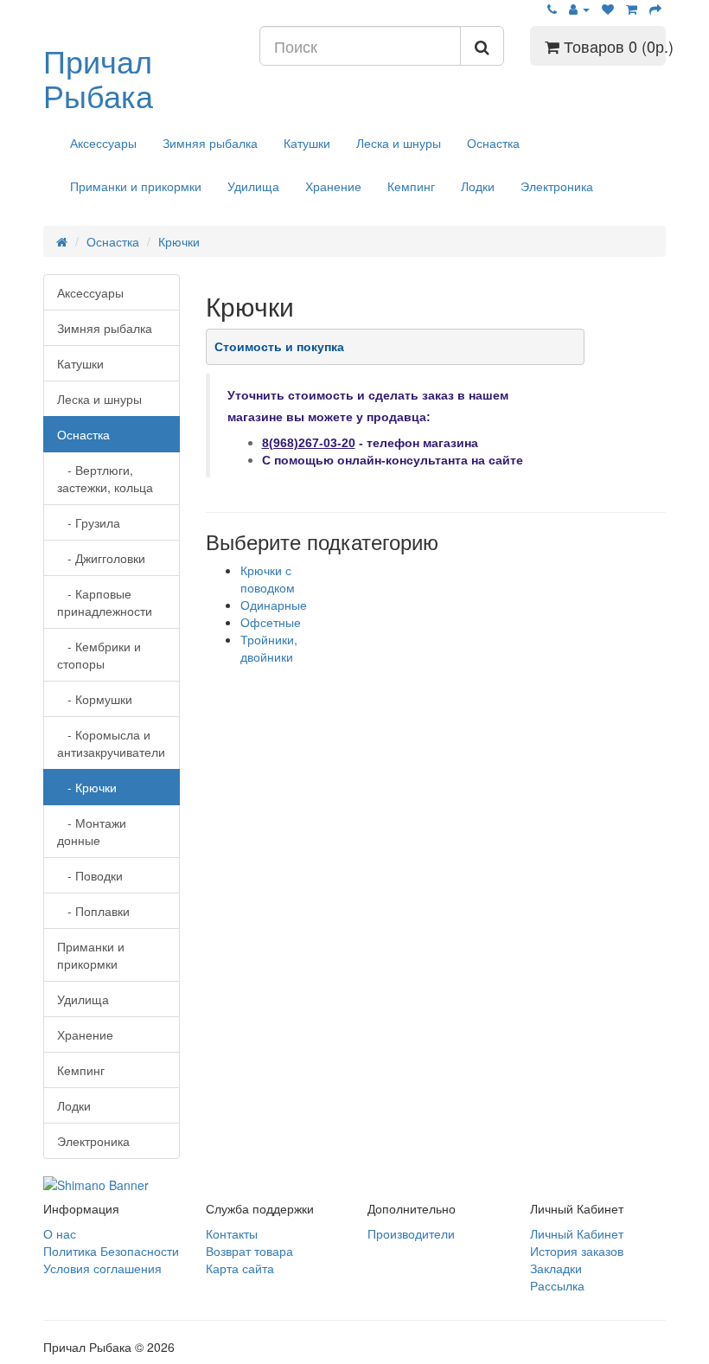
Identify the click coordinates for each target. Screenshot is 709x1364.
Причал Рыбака (98, 77)
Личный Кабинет (576, 1233)
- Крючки (87, 787)
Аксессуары (103, 142)
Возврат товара (249, 1250)
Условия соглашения (102, 1268)
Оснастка (493, 142)
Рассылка (557, 1285)
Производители (411, 1233)
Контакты (232, 1233)
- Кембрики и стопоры (99, 654)
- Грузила (88, 522)
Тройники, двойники (268, 648)
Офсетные (270, 622)
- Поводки (90, 875)
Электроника (557, 186)
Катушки (307, 142)
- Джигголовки (101, 558)
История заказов (576, 1250)
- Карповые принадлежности (104, 602)
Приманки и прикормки (135, 186)
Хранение (333, 186)
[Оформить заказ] (655, 8)
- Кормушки (94, 699)
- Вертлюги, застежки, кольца (105, 478)
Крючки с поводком (267, 578)
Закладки (556, 1268)
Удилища (253, 186)
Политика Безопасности (111, 1250)
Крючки (179, 241)
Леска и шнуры (398, 142)
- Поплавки (93, 910)
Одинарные (273, 604)
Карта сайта (240, 1268)
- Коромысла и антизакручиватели (111, 743)
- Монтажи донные (91, 831)
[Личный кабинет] (579, 8)
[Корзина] (631, 8)
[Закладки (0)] (608, 8)
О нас (59, 1233)
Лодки (478, 186)
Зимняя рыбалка (210, 142)
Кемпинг (411, 186)
